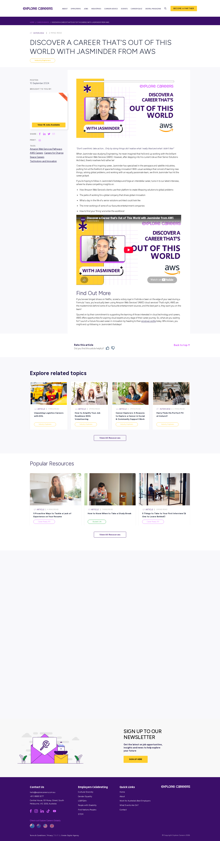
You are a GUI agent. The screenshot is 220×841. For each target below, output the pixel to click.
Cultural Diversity (85, 792)
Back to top (181, 345)
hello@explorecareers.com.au (42, 792)
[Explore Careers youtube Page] (55, 812)
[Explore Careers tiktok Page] (49, 812)
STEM (80, 814)
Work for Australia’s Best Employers (135, 801)
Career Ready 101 (44, 522)
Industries (96, 9)
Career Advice (111, 9)
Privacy (50, 835)
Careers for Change (53, 153)
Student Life (96, 522)
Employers (76, 9)
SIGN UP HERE (135, 759)
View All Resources (110, 438)
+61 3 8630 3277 (37, 796)
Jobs (86, 9)
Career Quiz (136, 9)
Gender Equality (85, 796)
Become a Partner (183, 8)
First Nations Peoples (87, 809)
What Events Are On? (129, 805)
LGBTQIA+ (82, 801)
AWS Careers (36, 153)
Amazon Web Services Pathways (46, 149)
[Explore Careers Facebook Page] (32, 812)
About (65, 9)
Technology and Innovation (43, 161)
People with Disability (87, 805)
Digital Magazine (153, 9)
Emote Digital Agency (70, 835)
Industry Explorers (43, 60)
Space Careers (37, 157)
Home (122, 792)
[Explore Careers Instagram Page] (37, 812)
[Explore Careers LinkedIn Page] (43, 812)
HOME (32, 22)
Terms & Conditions (38, 835)
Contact (123, 809)
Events (124, 9)
